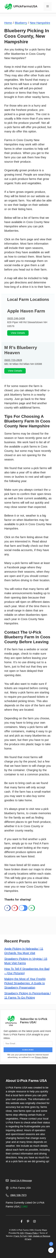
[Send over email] (32, 908)
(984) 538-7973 (18, 1195)
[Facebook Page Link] (21, 1221)
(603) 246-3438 (16, 318)
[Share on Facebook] (7, 908)
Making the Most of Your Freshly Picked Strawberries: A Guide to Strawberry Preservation (25, 983)
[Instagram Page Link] (34, 1221)
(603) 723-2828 (13, 360)
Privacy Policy (31, 1233)
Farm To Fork (20, 1236)
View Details (18, 332)
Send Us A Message (21, 1180)
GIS (22, 1233)
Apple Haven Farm (26, 311)
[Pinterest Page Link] (28, 1221)
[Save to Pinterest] (15, 908)
